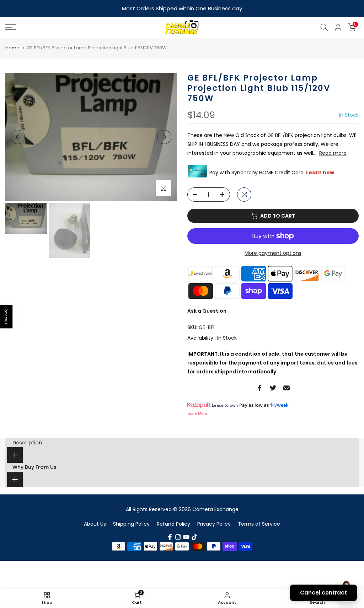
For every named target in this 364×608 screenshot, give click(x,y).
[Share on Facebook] (259, 387)
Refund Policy (173, 523)
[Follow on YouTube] (186, 536)
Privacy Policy (214, 523)
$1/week (279, 404)
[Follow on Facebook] (170, 536)
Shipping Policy (131, 523)
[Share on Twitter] (273, 387)
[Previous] (18, 137)
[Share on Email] (286, 387)
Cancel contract (323, 592)
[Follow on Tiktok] (194, 536)
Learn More (197, 412)
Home (12, 47)
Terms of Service (259, 523)
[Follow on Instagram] (178, 536)
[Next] (164, 137)
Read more (333, 152)
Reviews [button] (6, 316)
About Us (95, 523)
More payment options (273, 252)
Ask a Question (206, 310)
